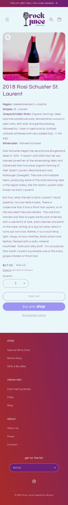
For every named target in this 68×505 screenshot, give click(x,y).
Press (10, 436)
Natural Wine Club (18, 350)
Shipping (7, 270)
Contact (12, 444)
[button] (7, 19)
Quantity (7, 276)
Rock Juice (28, 495)
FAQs (10, 397)
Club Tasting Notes (19, 389)
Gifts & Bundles (16, 366)
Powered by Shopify (44, 495)
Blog (10, 405)
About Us (13, 428)
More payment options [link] (34, 315)
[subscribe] (55, 467)
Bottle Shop (14, 358)
